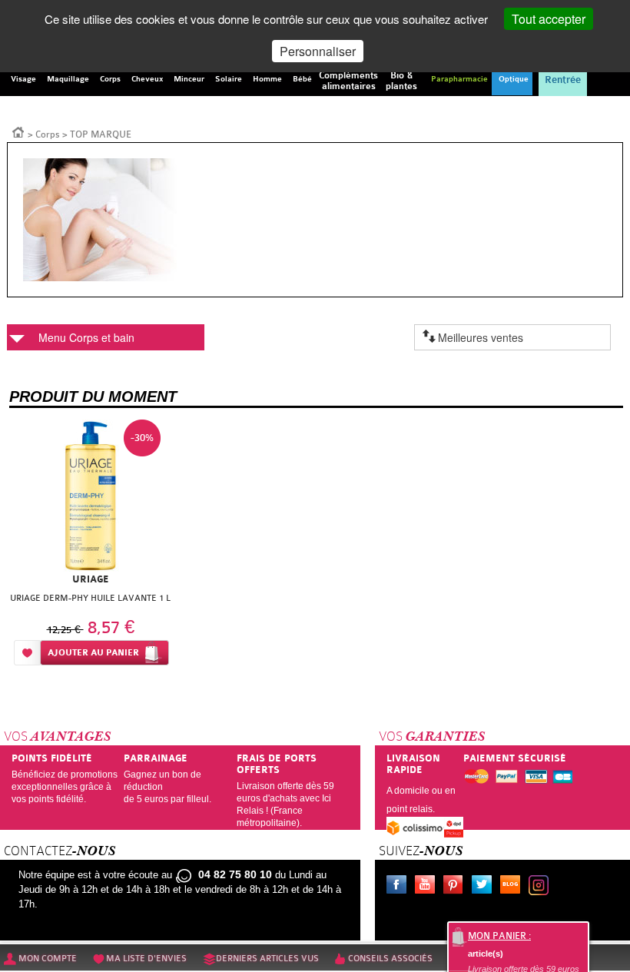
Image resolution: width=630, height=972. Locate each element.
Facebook (399, 886)
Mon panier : (499, 936)
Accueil (18, 131)
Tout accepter (548, 19)
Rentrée (563, 80)
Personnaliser (318, 51)
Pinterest (456, 886)
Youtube (428, 886)
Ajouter (93, 653)
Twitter (485, 886)
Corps (47, 134)
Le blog (513, 886)
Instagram (542, 886)
